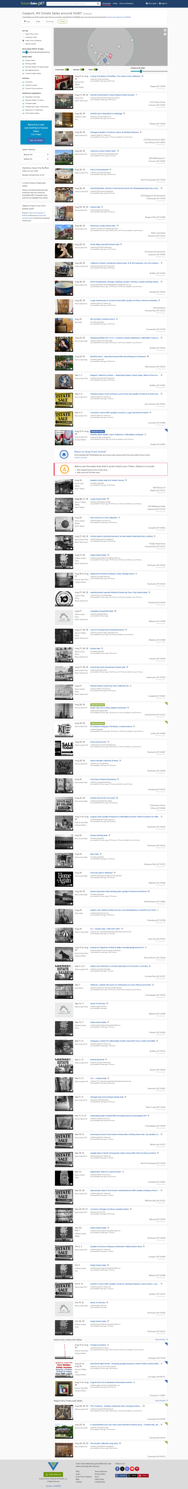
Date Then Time (31, 34)
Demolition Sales (32, 113)
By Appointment (32, 70)
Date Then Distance (33, 40)
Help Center (99, 1479)
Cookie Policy (100, 1482)
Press (97, 1477)
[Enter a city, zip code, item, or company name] (98, 4)
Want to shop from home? (90, 452)
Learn (78, 1474)
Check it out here (80, 458)
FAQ (77, 1471)
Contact (79, 1482)
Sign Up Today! (36, 140)
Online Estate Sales (33, 73)
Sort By (25, 31)
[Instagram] (127, 1469)
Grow (84, 1477)
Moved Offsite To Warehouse (37, 67)
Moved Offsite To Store (34, 100)
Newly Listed (30, 44)
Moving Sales (30, 64)
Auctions (25, 78)
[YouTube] (132, 1469)
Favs (28, 21)
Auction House (31, 85)
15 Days (62, 21)
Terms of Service (101, 1471)
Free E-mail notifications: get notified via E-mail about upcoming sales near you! (93, 1465)
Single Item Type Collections (37, 107)
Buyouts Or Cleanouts (34, 110)
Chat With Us (55, 1474)
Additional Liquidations (31, 93)
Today (38, 21)
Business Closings (32, 97)
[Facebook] (117, 1469)
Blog (77, 1479)
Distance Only (31, 37)
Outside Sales (30, 103)
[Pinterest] (137, 1469)
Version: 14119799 (53, 1486)
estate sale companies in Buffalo (119, 17)
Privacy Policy (100, 1474)
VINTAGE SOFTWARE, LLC (58, 1479)
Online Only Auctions (34, 88)
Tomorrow (50, 21)
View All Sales (160, 1339)
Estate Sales (27, 57)
